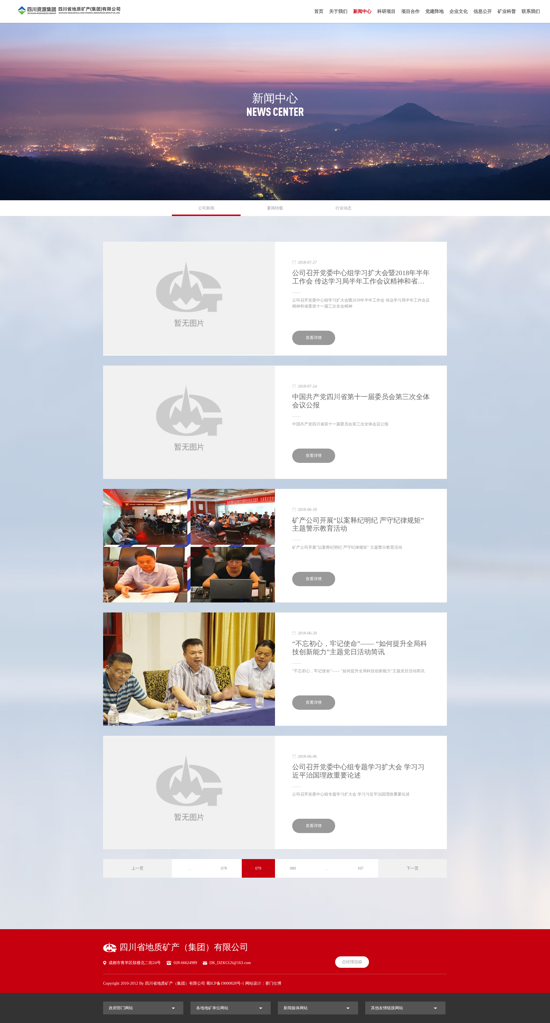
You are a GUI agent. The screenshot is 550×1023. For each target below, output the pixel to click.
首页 (318, 11)
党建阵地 (434, 11)
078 (224, 868)
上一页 (137, 868)
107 (361, 868)
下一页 (412, 868)
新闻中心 (362, 11)
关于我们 (338, 11)
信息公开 (483, 11)
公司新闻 (206, 208)
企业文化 (458, 11)
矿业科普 (507, 11)
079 (258, 868)
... (189, 868)
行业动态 (343, 208)
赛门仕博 (273, 983)
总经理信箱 (352, 962)
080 (293, 868)
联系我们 (531, 11)
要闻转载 (275, 208)
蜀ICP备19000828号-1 (225, 983)
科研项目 (386, 11)
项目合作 (410, 11)
